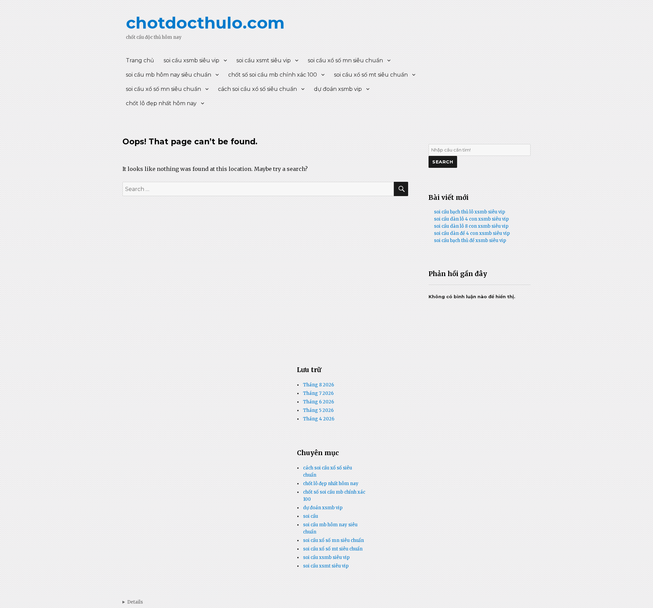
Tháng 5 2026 (318, 410)
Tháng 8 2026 (318, 385)
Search (442, 161)
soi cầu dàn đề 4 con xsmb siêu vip (472, 233)
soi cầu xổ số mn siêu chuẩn (345, 60)
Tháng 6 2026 (318, 402)
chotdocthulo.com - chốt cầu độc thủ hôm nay (132, 602)
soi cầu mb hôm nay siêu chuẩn (168, 74)
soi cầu (310, 516)
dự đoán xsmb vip (338, 89)
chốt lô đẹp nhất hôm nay (161, 103)
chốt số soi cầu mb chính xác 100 (272, 74)
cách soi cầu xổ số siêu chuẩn (257, 89)
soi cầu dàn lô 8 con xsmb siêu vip (471, 226)
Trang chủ (140, 60)
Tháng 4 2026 (318, 419)
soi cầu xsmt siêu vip (263, 60)
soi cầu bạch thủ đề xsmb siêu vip (470, 240)
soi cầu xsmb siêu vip (191, 60)
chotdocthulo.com (205, 23)
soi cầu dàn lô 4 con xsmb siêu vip (471, 219)
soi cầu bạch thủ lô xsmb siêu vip (469, 212)
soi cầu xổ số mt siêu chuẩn (371, 74)
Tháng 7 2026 (318, 393)
